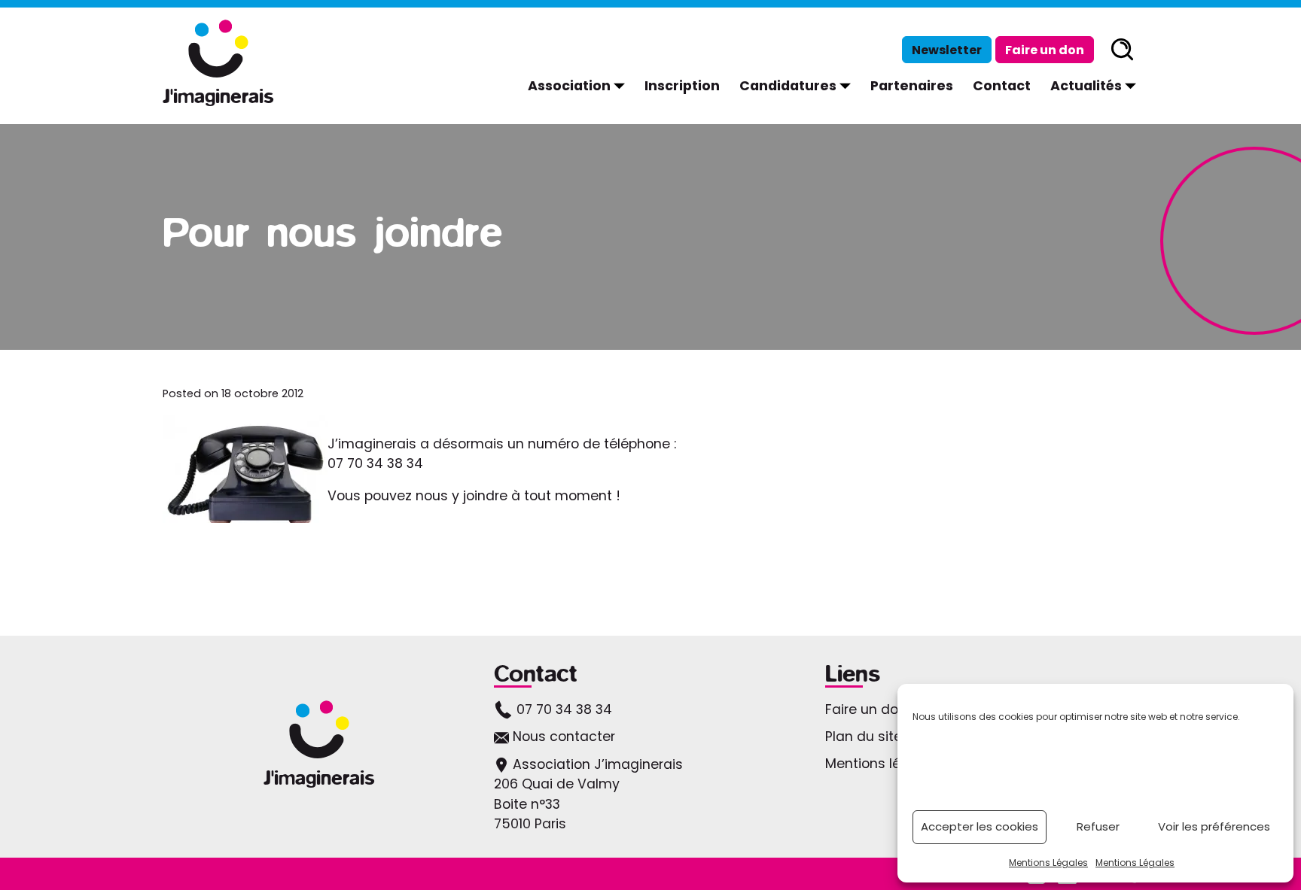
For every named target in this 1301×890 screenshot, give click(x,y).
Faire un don (1044, 50)
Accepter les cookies (979, 826)
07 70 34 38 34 (562, 709)
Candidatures (798, 85)
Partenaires (911, 86)
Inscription (682, 86)
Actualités (1096, 85)
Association (579, 85)
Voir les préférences (1214, 826)
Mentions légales (881, 764)
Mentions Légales (1048, 862)
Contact (1002, 86)
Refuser (1098, 826)
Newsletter (947, 50)
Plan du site (863, 736)
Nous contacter (562, 736)
